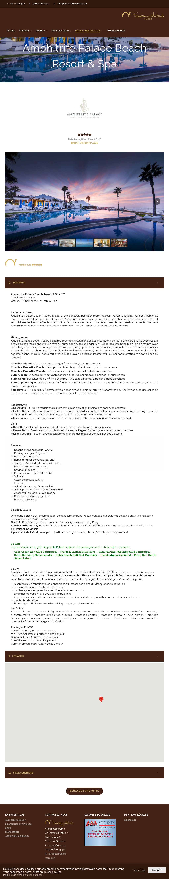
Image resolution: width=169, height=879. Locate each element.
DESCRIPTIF (19, 282)
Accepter (157, 870)
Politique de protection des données (22, 875)
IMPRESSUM (130, 820)
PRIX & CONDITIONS (23, 773)
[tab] (84, 282)
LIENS (8, 828)
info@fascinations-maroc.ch (72, 4)
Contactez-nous (41, 4)
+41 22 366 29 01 (17, 4)
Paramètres (139, 870)
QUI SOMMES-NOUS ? (15, 820)
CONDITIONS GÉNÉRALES (17, 836)
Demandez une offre (85, 791)
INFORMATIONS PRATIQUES (18, 824)
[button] (101, 699)
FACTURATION (12, 832)
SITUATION (18, 656)
